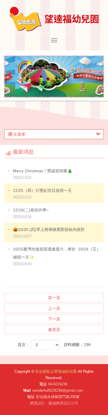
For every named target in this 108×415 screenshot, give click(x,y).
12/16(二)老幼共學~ (31, 213)
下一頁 (54, 319)
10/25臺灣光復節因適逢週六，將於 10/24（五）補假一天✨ (57, 256)
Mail (27, 390)
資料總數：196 (77, 344)
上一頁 (54, 308)
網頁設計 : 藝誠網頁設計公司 (54, 403)
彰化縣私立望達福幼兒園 (54, 19)
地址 (31, 397)
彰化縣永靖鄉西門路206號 (57, 397)
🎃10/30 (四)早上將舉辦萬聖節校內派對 (49, 232)
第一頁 (54, 297)
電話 (43, 384)
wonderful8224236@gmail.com (57, 390)
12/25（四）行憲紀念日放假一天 (42, 193)
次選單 (18, 134)
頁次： (24, 344)
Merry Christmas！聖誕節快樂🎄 (42, 174)
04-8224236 (57, 384)
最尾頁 (54, 329)
